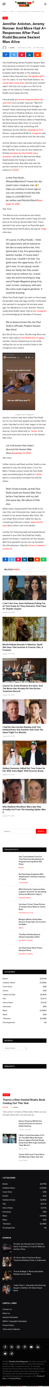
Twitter (15, 170)
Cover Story (7, 987)
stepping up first (35, 130)
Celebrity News (9, 983)
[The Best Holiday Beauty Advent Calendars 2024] (9, 937)
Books (5, 979)
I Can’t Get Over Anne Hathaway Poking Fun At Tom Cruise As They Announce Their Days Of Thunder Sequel (24, 606)
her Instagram (39, 311)
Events (5, 991)
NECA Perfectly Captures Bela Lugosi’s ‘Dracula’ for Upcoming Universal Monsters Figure (32, 891)
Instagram (36, 133)
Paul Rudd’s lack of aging (32, 338)
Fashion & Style (9, 995)
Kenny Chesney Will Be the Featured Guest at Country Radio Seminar (30, 1123)
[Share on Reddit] (37, 54)
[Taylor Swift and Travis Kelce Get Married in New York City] (9, 1157)
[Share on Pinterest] (21, 54)
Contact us (7, 1309)
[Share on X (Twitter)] (13, 54)
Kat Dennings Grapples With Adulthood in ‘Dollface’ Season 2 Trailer (32, 876)
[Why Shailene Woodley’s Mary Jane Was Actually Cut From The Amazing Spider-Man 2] (24, 791)
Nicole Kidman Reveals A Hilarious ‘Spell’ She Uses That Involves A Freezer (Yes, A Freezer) (23, 647)
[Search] (45, 4)
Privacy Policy (8, 1325)
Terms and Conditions (11, 1329)
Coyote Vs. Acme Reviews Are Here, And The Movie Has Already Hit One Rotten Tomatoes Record (23, 688)
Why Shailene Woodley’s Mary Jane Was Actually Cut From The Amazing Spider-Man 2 (24, 809)
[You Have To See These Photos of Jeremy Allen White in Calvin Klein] (9, 907)
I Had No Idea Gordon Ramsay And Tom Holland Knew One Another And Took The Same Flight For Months (23, 730)
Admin (12, 48)
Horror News (8, 1003)
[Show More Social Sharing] (44, 54)
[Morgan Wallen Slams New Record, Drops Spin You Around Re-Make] (9, 922)
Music (5, 1011)
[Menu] (4, 4)
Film (5, 18)
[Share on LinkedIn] (29, 54)
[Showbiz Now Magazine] (24, 4)
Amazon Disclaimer (10, 1317)
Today (43, 229)
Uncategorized (9, 1022)
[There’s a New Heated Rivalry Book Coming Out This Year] (24, 1084)
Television (7, 1018)
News (5, 1015)
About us (6, 1313)
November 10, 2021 (21, 453)
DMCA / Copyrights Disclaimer (15, 1321)
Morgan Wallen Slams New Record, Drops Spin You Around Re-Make (32, 921)
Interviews (7, 1007)
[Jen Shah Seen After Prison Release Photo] (9, 951)
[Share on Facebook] (6, 54)
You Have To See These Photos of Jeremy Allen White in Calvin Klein (32, 906)
